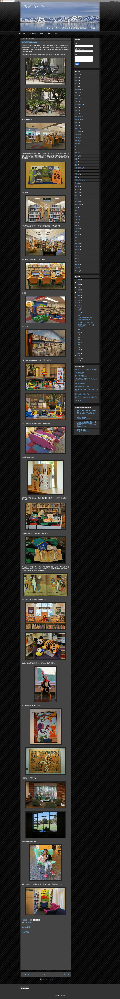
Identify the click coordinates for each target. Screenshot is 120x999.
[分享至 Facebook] (39, 920)
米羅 (76, 261)
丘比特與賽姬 (79, 400)
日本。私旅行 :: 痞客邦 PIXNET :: (86, 410)
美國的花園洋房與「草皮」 (86, 317)
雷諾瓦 (77, 271)
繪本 (76, 107)
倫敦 (76, 159)
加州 (76, 222)
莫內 (76, 171)
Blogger (63, 995)
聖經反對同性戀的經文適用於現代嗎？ (86, 397)
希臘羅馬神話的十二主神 (82, 386)
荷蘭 (76, 207)
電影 (76, 177)
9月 (79, 329)
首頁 (24, 33)
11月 (79, 312)
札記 (56, 33)
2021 (78, 292)
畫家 (76, 258)
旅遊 (49, 33)
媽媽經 (77, 98)
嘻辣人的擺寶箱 (81, 417)
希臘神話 (77, 119)
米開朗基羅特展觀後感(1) (82, 394)
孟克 (76, 225)
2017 (78, 302)
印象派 (77, 137)
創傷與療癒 (78, 116)
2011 (78, 360)
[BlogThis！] (35, 920)
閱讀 (30, 922)
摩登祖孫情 (78, 144)
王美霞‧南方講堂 (81, 430)
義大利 (77, 156)
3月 (79, 345)
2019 (78, 297)
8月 (79, 332)
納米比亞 (77, 153)
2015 (78, 308)
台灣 (76, 86)
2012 (78, 358)
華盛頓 (77, 186)
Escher (77, 219)
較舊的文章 (66, 974)
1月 (79, 350)
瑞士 (76, 255)
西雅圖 (77, 246)
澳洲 (76, 150)
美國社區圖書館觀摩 (84, 320)
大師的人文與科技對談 (83, 431)
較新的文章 (26, 974)
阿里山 (77, 174)
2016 (78, 305)
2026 (78, 280)
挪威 (76, 198)
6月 (79, 337)
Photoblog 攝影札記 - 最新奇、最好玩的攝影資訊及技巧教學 (86, 422)
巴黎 (76, 122)
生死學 (77, 74)
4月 (79, 342)
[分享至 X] (37, 920)
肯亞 (76, 240)
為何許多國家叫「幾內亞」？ (84, 418)
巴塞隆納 (77, 228)
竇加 (76, 237)
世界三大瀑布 (79, 180)
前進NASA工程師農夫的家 (86, 322)
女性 (76, 113)
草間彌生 (77, 268)
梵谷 (76, 252)
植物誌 (77, 92)
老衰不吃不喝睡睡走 (81, 376)
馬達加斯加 (78, 216)
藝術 (41, 33)
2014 (78, 353)
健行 (76, 110)
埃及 (76, 213)
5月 (79, 339)
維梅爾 (77, 264)
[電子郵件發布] (31, 920)
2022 (78, 290)
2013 (78, 355)
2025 (78, 282)
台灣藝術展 (78, 104)
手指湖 (77, 195)
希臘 (76, 231)
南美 (76, 165)
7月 (79, 334)
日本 (76, 101)
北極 (76, 162)
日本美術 (77, 131)
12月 (79, 310)
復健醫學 (33, 33)
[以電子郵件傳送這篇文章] (34, 920)
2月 (79, 347)
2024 (78, 285)
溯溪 (76, 147)
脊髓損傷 (77, 134)
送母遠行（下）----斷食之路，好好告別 (86, 369)
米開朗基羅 (78, 204)
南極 (76, 210)
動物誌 (77, 128)
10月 (79, 315)
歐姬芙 (77, 234)
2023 (78, 287)
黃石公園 (77, 192)
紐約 (76, 125)
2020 (78, 295)
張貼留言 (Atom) (48, 979)
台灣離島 (77, 183)
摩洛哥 (77, 249)
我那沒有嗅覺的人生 (81, 373)
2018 (78, 300)
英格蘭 (77, 140)
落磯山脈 (77, 243)
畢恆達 (77, 189)
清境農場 (77, 201)
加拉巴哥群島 (79, 168)
